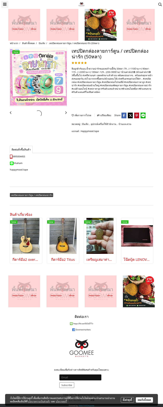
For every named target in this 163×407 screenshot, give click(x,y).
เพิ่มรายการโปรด (82, 115)
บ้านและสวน (125, 123)
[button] (159, 4)
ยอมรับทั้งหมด (144, 399)
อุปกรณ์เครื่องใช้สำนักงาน (104, 123)
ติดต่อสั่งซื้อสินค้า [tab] (21, 149)
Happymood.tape (90, 131)
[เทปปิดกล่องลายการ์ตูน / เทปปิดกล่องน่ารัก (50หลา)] (38, 77)
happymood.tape (19, 169)
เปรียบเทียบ (105, 115)
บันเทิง (85, 123)
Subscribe (66, 385)
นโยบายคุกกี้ (61, 401)
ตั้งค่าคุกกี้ (127, 399)
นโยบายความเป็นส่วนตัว (39, 401)
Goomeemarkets (83, 329)
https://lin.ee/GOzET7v (83, 323)
